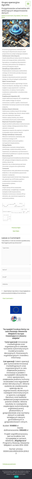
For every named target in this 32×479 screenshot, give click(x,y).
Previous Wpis (16, 227)
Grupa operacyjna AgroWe (10, 3)
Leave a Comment (7, 16)
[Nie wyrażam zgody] (30, 474)
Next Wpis (16, 231)
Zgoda (16, 476)
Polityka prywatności (9, 464)
